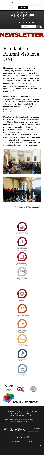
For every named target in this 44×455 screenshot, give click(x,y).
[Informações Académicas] (22, 243)
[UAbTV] (22, 295)
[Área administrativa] (40, 445)
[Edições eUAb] (22, 273)
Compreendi (23, 7)
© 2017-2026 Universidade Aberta (22, 442)
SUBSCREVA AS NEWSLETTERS (15, 411)
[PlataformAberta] (22, 228)
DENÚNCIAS (27, 413)
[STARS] (33, 389)
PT (37, 22)
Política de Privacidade (34, 5)
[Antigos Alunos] (22, 340)
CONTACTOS (29, 415)
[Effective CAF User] (20, 389)
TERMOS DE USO (16, 413)
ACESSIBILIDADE (32, 411)
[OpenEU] (9, 389)
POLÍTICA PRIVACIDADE (16, 415)
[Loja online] (22, 370)
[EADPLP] (22, 398)
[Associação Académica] (22, 325)
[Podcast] (22, 355)
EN (40, 22)
